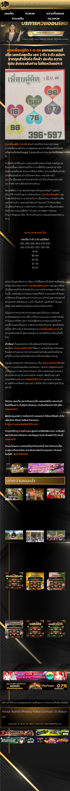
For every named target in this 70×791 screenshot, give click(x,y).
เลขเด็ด (9, 13)
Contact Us (49, 711)
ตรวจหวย (54, 18)
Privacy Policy (31, 711)
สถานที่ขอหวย (55, 13)
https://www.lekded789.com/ (21, 424)
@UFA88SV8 (21, 454)
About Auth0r (11, 711)
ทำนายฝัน (18, 18)
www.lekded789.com (53, 723)
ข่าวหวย (30, 13)
